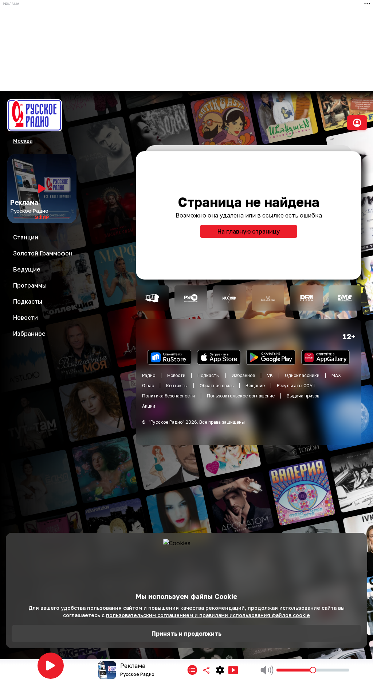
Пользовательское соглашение (241, 396)
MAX (336, 375)
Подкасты (208, 375)
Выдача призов (303, 396)
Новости (176, 375)
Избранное (243, 375)
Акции (148, 406)
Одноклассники (302, 375)
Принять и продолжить (186, 633)
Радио (148, 375)
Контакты (177, 385)
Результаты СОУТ (296, 385)
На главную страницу (248, 231)
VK (270, 375)
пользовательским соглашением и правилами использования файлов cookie (208, 615)
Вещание (255, 385)
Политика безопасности (168, 396)
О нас (148, 385)
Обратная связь (216, 385)
